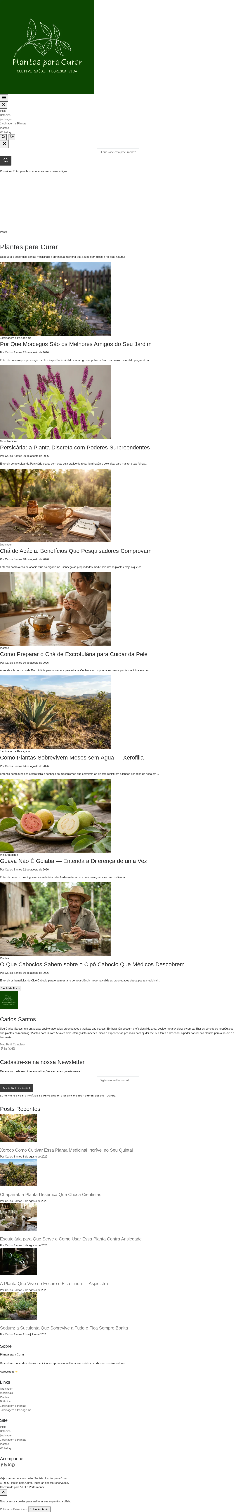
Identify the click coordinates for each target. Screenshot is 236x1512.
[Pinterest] (13, 1049)
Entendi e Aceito (39, 1509)
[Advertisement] (118, 202)
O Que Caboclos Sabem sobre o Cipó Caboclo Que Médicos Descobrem (92, 964)
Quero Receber (16, 1087)
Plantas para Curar (20, 1482)
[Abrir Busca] (3, 137)
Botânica (5, 115)
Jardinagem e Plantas (13, 123)
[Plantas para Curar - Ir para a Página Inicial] (47, 46)
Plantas (4, 127)
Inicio (3, 110)
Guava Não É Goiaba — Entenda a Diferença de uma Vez (73, 861)
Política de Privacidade (13, 1509)
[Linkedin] (5, 1049)
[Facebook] (2, 1049)
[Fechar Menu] (3, 105)
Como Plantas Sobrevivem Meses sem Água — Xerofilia (72, 757)
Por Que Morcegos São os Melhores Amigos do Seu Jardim (76, 344)
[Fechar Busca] (4, 144)
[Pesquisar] (5, 161)
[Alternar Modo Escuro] (11, 137)
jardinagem (6, 119)
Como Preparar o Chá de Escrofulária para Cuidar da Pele (74, 654)
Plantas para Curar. (56, 1478)
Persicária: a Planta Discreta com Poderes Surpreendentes (75, 447)
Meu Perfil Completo (12, 1044)
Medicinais (6, 1392)
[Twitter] (9, 1049)
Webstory (6, 132)
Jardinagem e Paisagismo (15, 1410)
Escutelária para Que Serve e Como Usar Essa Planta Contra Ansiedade (71, 1238)
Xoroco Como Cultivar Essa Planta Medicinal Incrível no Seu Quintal (66, 1150)
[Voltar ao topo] (3, 1492)
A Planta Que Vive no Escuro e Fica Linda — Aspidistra (54, 1283)
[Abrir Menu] (4, 98)
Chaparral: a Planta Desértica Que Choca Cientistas (50, 1194)
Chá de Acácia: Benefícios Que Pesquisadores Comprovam (76, 551)
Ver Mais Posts (10, 988)
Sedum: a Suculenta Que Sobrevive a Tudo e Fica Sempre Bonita (64, 1327)
